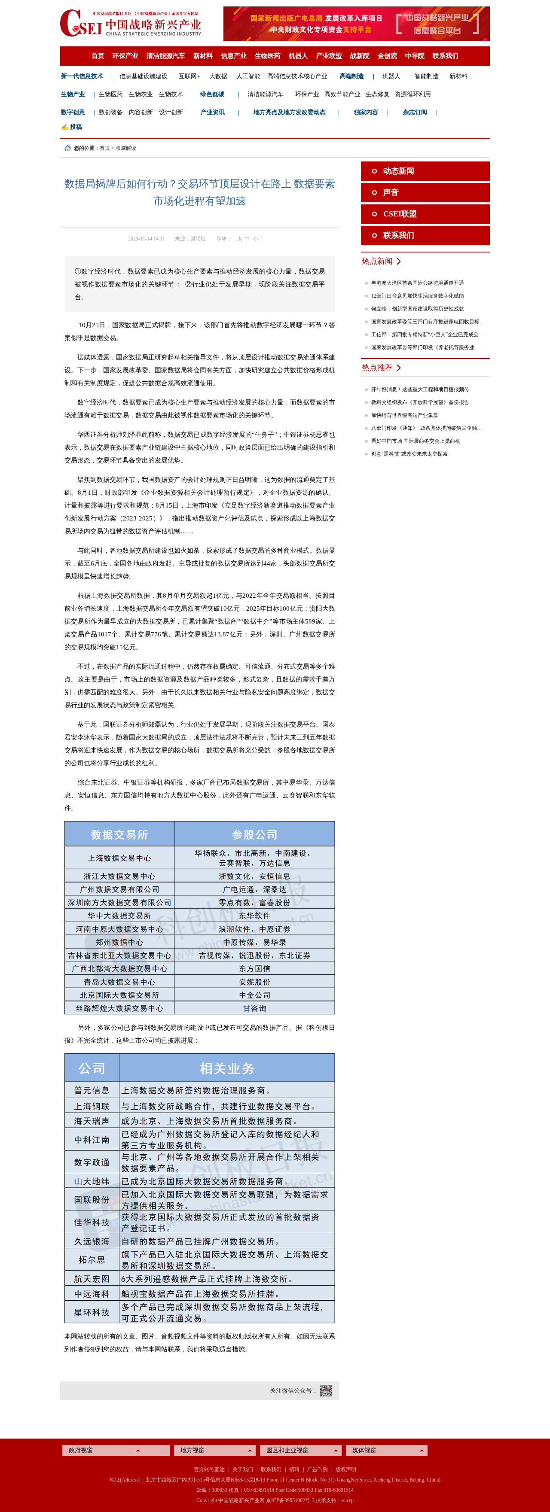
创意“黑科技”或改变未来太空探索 (409, 454)
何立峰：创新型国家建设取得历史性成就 (417, 309)
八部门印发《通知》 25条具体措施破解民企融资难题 (428, 428)
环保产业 (125, 55)
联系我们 (445, 55)
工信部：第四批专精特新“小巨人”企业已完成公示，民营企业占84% (428, 335)
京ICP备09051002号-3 (290, 1500)
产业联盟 (329, 55)
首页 (98, 55)
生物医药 (268, 55)
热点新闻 (377, 261)
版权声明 (346, 1469)
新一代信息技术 (82, 76)
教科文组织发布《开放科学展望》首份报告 (420, 402)
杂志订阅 (415, 112)
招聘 (294, 1469)
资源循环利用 (413, 94)
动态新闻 (398, 171)
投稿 (76, 127)
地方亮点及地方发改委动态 (290, 112)
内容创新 (141, 112)
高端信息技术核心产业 (297, 76)
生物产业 (73, 94)
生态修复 (378, 94)
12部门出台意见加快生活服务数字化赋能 (417, 296)
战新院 (360, 55)
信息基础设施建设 (143, 76)
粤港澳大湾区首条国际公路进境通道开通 (417, 283)
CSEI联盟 (400, 214)
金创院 (387, 55)
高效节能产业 (342, 94)
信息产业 (234, 55)
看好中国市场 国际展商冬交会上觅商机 (415, 441)
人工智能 (248, 76)
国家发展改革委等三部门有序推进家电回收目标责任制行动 (428, 322)
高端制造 (352, 76)
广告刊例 (317, 1469)
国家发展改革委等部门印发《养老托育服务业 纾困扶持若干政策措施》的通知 (428, 347)
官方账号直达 (209, 1469)
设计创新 (171, 112)
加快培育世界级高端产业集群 (404, 415)
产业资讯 (213, 112)
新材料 (203, 55)
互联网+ (189, 76)
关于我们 (242, 1469)
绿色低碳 (212, 94)
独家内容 (366, 112)
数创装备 (111, 112)
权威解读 (126, 148)
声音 (391, 192)
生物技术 (171, 94)
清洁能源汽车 (166, 55)
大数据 (218, 76)
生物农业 (141, 94)
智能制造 (427, 76)
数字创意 (73, 112)
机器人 (298, 55)
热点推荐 (377, 367)
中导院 (415, 55)
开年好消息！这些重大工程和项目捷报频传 (420, 389)
